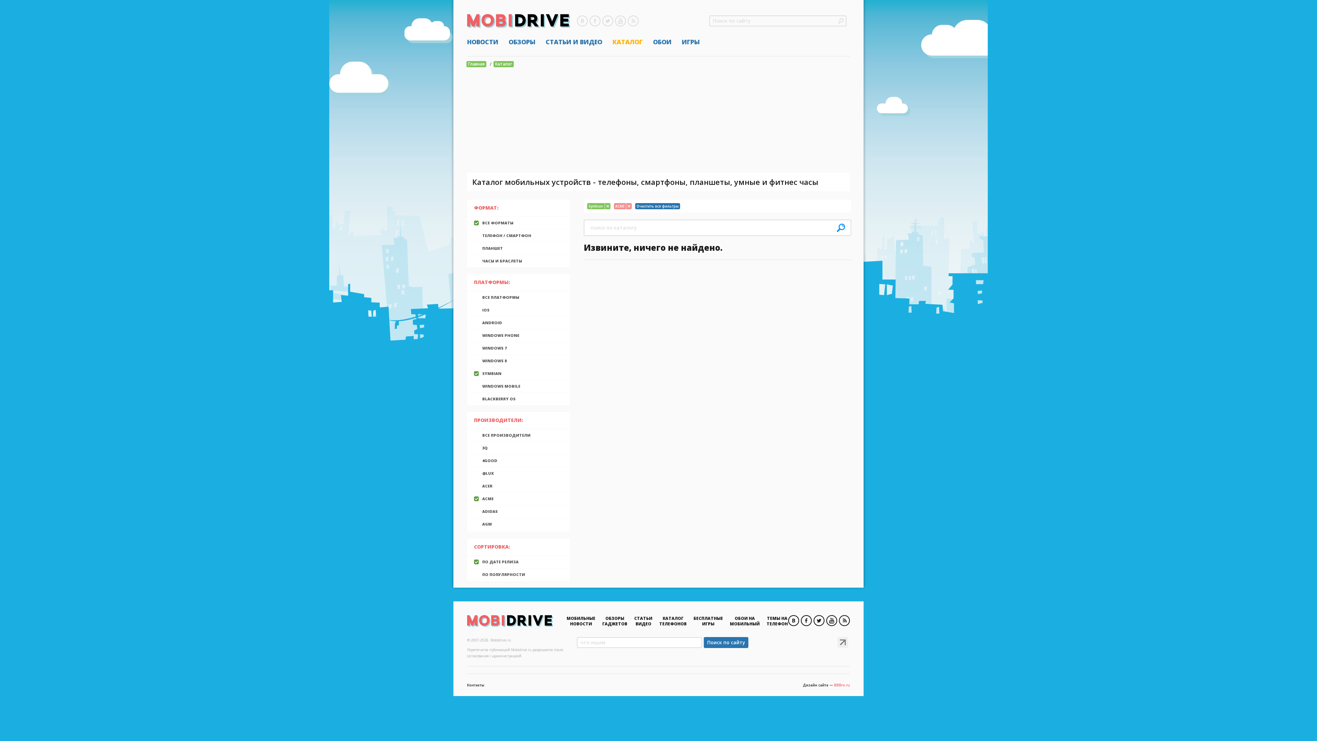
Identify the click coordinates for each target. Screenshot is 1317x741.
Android (492, 322)
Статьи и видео (574, 42)
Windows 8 (494, 360)
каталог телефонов (673, 621)
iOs (485, 310)
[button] (841, 21)
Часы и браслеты (502, 260)
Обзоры (522, 42)
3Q (485, 447)
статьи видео (643, 621)
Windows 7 (494, 348)
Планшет (492, 248)
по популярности (503, 574)
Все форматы (497, 222)
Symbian (491, 373)
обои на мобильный (745, 621)
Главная (476, 64)
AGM (487, 524)
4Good (489, 460)
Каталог (628, 42)
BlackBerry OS (498, 398)
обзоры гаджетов (614, 621)
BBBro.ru (842, 685)
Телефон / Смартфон (506, 235)
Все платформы (500, 297)
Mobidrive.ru (518, 21)
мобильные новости (581, 621)
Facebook (595, 20)
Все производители (506, 435)
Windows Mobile (501, 386)
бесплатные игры (708, 621)
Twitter (607, 20)
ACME (488, 498)
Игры (691, 42)
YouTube (620, 20)
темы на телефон (777, 621)
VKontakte (582, 20)
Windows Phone (500, 335)
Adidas (490, 511)
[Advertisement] (658, 121)
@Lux (488, 473)
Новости (482, 42)
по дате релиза (500, 561)
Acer (487, 486)
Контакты (475, 685)
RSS (633, 20)
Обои (662, 42)
